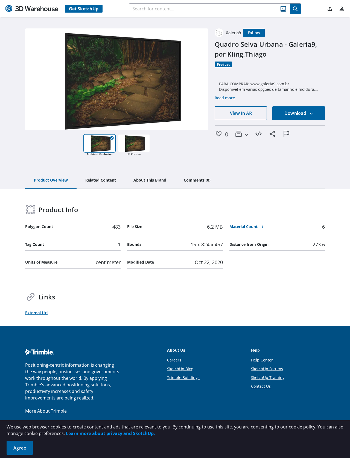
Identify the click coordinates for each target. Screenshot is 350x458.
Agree (19, 448)
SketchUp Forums (267, 368)
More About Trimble (46, 411)
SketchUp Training (268, 377)
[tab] (51, 180)
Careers (174, 360)
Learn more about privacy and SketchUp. (110, 433)
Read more (225, 97)
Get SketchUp (83, 9)
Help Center (262, 360)
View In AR (241, 113)
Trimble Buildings (183, 377)
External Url (36, 312)
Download (295, 113)
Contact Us (261, 386)
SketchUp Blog (180, 368)
